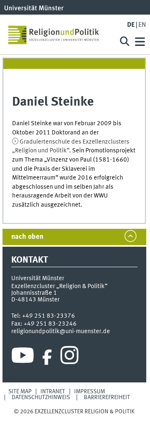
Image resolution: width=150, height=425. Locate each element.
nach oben (27, 236)
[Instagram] (69, 357)
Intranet (52, 392)
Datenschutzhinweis (41, 397)
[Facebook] (47, 357)
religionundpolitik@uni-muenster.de (60, 331)
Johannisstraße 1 (34, 293)
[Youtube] (22, 357)
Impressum (89, 392)
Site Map (20, 392)
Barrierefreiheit (107, 397)
